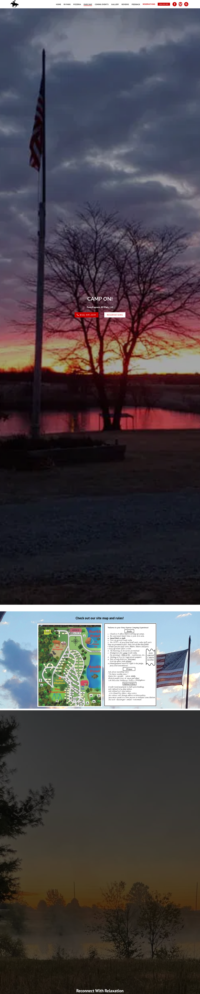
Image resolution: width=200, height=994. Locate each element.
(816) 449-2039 (163, 4)
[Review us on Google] (186, 4)
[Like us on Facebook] (174, 4)
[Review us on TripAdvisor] (180, 4)
